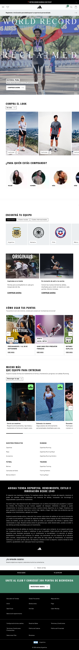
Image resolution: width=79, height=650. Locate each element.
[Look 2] (55, 133)
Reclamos (32, 635)
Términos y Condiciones (58, 623)
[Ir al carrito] (76, 7)
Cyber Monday (55, 608)
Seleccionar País (11, 635)
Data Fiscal (10, 608)
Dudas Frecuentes (34, 598)
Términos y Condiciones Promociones (14, 629)
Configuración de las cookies (15, 623)
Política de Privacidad (57, 628)
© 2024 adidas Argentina (39, 647)
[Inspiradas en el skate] (22, 275)
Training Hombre (45, 470)
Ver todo (9, 107)
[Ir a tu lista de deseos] (7, 7)
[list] (39, 135)
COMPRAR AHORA (14, 293)
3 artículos (44, 152)
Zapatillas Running (45, 447)
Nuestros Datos (33, 623)
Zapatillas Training (45, 466)
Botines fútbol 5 (10, 475)
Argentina (42, 642)
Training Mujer (44, 475)
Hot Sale (31, 608)
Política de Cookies (34, 628)
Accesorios (9, 456)
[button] (20, 335)
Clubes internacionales (39, 220)
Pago (52, 603)
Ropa (7, 452)
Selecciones (11, 220)
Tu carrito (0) (58, 572)
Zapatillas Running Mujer (47, 452)
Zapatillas (9, 447)
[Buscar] (71, 7)
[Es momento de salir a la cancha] (56, 275)
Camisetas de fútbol (12, 470)
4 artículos (11, 152)
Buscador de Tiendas (13, 598)
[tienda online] (39, 7)
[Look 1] (22, 133)
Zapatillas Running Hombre (48, 456)
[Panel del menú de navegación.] (3, 7)
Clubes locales (23, 220)
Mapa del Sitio (55, 598)
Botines (8, 466)
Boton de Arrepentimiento (14, 613)
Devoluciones (33, 603)
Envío (8, 603)
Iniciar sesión (21, 572)
